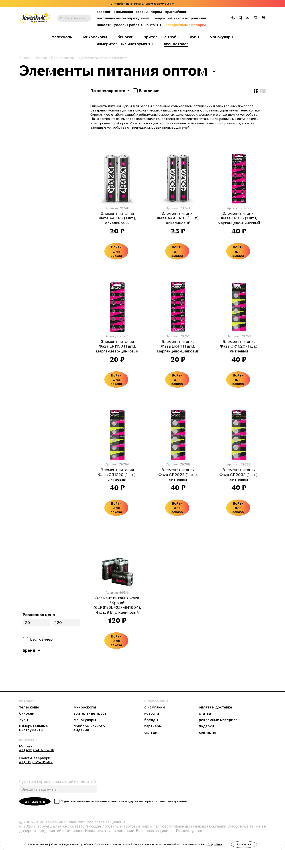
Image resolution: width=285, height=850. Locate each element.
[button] (233, 18)
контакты (153, 25)
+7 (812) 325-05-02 (36, 762)
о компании (123, 12)
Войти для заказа (116, 251)
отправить (35, 801)
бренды (158, 18)
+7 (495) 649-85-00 (36, 750)
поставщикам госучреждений (123, 18)
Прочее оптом (63, 58)
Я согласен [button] (243, 844)
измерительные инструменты (125, 44)
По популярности (108, 90)
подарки (206, 726)
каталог (104, 12)
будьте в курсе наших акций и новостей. (58, 782)
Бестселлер (41, 639)
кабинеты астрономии (186, 18)
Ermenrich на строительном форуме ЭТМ (142, 4)
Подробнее (215, 844)
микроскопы (95, 37)
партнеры (153, 726)
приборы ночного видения (89, 728)
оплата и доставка (215, 707)
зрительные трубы (161, 37)
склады (151, 732)
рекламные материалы (219, 720)
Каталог (41, 58)
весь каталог (176, 44)
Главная (25, 58)
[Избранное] (240, 18)
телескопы (62, 37)
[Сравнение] (247, 18)
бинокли (125, 37)
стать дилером (149, 12)
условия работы (128, 25)
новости (104, 25)
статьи (205, 713)
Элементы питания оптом (102, 58)
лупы (194, 37)
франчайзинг (176, 12)
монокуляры (221, 37)
